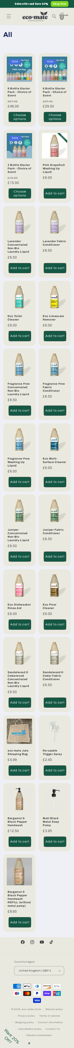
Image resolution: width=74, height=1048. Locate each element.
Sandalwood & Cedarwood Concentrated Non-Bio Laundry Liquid (18, 679)
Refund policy (54, 1009)
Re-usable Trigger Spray (52, 752)
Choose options (20, 117)
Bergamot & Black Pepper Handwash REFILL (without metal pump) (19, 898)
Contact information (50, 1022)
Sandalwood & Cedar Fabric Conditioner (53, 676)
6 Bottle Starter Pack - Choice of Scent (54, 92)
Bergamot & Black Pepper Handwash (17, 822)
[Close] (28, 1042)
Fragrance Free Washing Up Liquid (19, 462)
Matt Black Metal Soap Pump (51, 822)
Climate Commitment (39, 1035)
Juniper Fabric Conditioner (53, 531)
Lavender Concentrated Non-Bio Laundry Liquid (18, 246)
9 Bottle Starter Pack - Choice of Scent (19, 92)
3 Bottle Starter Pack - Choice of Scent (19, 168)
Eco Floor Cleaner (50, 606)
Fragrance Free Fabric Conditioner (54, 387)
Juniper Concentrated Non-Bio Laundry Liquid (18, 535)
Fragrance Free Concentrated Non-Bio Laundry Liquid (19, 389)
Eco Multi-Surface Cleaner (54, 460)
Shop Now (59, 4)
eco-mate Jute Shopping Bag (18, 752)
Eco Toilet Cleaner (15, 317)
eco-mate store (31, 1009)
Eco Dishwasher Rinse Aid (19, 606)
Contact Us (53, 1029)
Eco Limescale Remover (53, 317)
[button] (8, 16)
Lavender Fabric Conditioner (54, 243)
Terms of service (49, 1016)
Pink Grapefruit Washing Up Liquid (54, 168)
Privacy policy (26, 1016)
